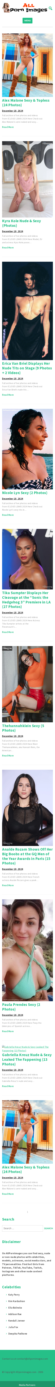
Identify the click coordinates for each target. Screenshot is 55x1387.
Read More (8, 127)
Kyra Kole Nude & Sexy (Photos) (21, 223)
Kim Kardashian (16, 1301)
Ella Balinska (15, 1307)
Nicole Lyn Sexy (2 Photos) (24, 492)
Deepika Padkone (17, 1333)
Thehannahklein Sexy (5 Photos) (23, 728)
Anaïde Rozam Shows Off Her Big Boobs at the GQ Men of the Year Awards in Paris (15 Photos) (27, 856)
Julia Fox (13, 1327)
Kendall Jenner (16, 1320)
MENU (27, 20)
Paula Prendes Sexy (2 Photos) (21, 1007)
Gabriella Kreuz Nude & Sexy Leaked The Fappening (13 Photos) (27, 1059)
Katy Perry (14, 1294)
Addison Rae (15, 1314)
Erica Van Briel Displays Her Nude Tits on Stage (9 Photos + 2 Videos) (27, 368)
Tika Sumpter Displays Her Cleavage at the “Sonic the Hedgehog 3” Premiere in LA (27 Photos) (26, 599)
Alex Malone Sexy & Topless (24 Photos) (26, 102)
